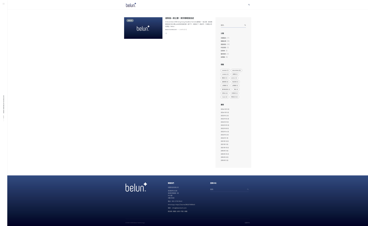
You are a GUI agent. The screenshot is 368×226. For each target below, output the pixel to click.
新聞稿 (223, 57)
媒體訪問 (130, 20)
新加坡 (170, 211)
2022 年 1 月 (224, 138)
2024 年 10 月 (225, 109)
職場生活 (234, 97)
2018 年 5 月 (224, 160)
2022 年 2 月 (225, 135)
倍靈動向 (223, 38)
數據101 (224, 78)
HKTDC (234, 78)
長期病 (235, 74)
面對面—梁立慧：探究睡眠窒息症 (179, 18)
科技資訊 (223, 47)
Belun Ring (236, 70)
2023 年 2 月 (225, 116)
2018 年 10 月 (225, 154)
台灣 (178, 211)
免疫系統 (235, 82)
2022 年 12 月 (225, 119)
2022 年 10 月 (225, 125)
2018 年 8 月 (224, 157)
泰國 (186, 211)
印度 (182, 211)
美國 (174, 211)
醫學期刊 (223, 54)
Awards (225, 70)
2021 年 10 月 (225, 148)
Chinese (225, 74)
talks (224, 97)
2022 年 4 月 (225, 132)
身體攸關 (225, 82)
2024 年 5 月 (225, 112)
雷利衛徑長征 (226, 89)
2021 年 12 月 (225, 141)
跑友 (236, 89)
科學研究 (235, 93)
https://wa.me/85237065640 (185, 205)
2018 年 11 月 (224, 151)
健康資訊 (223, 44)
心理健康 (225, 85)
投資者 (223, 51)
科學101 (225, 93)
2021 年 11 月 (224, 144)
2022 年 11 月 (225, 122)
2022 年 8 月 (225, 128)
